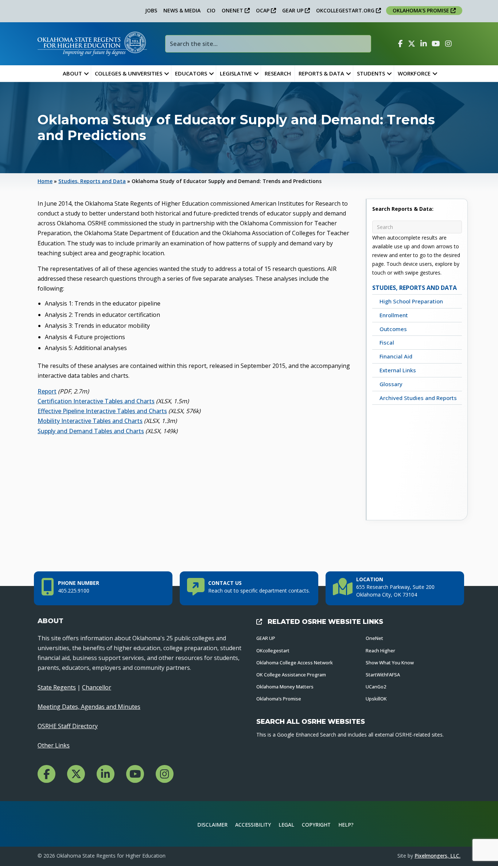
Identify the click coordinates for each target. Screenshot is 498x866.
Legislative (236, 73)
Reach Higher (380, 650)
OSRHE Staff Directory (68, 726)
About (72, 73)
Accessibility (253, 824)
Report (47, 391)
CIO (211, 10)
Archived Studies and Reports (418, 397)
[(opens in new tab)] (436, 823)
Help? (346, 824)
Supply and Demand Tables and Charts (91, 431)
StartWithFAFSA (383, 674)
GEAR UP (293, 10)
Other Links (54, 745)
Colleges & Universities (128, 73)
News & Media (182, 10)
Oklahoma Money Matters (285, 686)
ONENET (233, 10)
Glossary (391, 384)
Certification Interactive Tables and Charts (96, 401)
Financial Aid (396, 356)
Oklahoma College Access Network (294, 662)
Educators (191, 73)
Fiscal (387, 342)
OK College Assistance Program (291, 674)
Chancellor (96, 687)
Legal (286, 824)
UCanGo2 (376, 686)
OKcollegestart (272, 650)
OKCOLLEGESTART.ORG (346, 10)
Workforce (414, 73)
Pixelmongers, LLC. (437, 855)
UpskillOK (376, 698)
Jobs (151, 10)
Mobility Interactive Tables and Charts (90, 421)
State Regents (57, 687)
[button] (86, 73)
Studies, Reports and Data (92, 181)
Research (278, 73)
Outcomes (393, 329)
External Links (398, 370)
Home (45, 181)
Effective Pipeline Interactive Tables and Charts (102, 411)
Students (371, 73)
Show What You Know (390, 662)
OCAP (263, 10)
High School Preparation (411, 301)
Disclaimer (212, 824)
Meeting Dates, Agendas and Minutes (89, 707)
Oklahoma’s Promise (278, 698)
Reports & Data (321, 73)
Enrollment (394, 315)
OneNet (374, 638)
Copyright (316, 824)
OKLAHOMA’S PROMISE (422, 10)
